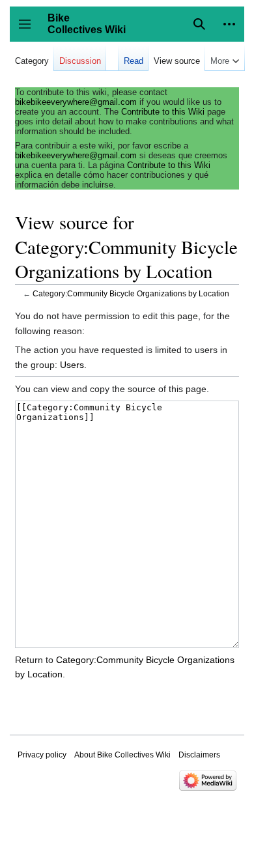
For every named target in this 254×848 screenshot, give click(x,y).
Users (72, 365)
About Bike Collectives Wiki (122, 754)
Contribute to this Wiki (163, 112)
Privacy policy (42, 754)
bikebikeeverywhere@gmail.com (76, 102)
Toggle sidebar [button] (29, 30)
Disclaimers (199, 754)
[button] (229, 24)
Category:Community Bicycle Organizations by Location (131, 293)
